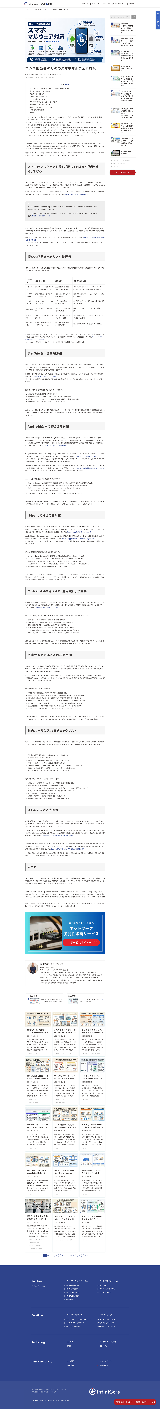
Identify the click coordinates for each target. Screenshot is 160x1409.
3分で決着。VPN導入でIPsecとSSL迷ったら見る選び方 (127, 141)
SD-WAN (70, 1341)
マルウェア (40, 77)
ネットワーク (41, 1239)
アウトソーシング (34, 1102)
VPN (113, 163)
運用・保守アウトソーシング (107, 1326)
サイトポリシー (54, 1391)
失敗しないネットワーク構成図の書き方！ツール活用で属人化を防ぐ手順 (92, 1218)
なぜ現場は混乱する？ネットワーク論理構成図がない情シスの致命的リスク (65, 1218)
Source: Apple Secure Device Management (78, 538)
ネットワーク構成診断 (35, 1245)
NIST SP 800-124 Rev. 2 (41, 216)
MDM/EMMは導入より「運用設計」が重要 (43, 102)
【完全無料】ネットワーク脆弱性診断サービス (134, 1402)
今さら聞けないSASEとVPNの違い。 (127, 68)
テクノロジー (107, 4)
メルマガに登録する (122, 172)
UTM (39, 1053)
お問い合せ (104, 1365)
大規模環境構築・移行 (72, 1285)
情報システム (60, 1053)
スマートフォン (50, 77)
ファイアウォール (69, 1194)
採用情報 (131, 4)
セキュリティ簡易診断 (72, 1326)
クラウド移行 (102, 1285)
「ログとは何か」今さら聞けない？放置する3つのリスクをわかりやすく (127, 55)
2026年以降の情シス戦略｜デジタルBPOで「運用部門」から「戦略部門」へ (65, 1031)
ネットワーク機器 (96, 1053)
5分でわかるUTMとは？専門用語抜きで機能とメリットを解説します (92, 1172)
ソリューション (96, 4)
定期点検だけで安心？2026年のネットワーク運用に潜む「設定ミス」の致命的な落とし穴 (92, 1031)
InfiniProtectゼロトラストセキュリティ (78, 1319)
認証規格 (63, 1389)
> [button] (79, 1255)
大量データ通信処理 (72, 1292)
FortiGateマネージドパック (36, 1248)
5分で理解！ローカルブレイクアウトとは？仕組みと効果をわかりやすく (127, 28)
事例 (31, 1239)
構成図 (70, 1240)
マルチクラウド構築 (104, 1292)
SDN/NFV (103, 1346)
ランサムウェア (115, 160)
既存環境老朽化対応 (72, 1296)
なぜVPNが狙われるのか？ (126, 152)
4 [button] (62, 1255)
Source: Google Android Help (55, 445)
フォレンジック (87, 1099)
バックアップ (127, 160)
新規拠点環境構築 (71, 1289)
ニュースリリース (106, 1361)
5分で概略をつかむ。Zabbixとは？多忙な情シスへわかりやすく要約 (127, 41)
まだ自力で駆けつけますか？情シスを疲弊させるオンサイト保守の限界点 (92, 1126)
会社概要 (70, 1361)
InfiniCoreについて (120, 4)
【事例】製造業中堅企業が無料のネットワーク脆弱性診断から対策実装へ (38, 1217)
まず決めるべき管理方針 (38, 94)
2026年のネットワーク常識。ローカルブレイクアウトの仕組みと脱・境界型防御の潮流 (127, 97)
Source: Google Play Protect (86, 456)
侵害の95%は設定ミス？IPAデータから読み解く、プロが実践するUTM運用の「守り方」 (38, 1031)
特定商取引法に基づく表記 (40, 1391)
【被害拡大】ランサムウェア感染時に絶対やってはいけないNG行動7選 (127, 128)
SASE (69, 1346)
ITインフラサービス (83, 4)
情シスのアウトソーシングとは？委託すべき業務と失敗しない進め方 (65, 1077)
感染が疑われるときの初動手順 (40, 104)
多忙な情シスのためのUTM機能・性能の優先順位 (37, 1172)
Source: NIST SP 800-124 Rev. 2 (76, 194)
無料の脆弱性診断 (34, 1242)
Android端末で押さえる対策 (39, 96)
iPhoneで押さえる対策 (37, 99)
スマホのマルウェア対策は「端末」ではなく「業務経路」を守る (50, 88)
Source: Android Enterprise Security (90, 468)
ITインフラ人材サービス (106, 1323)
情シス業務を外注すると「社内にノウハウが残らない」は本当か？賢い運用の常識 (38, 1077)
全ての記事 (38, 10)
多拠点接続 (69, 1299)
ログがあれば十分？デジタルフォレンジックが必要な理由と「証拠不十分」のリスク (92, 1077)
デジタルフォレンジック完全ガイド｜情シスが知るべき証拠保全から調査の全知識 (37, 1126)
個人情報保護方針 (37, 1389)
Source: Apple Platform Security (79, 532)
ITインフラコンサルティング (107, 1319)
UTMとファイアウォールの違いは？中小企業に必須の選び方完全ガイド (64, 1172)
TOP (28, 10)
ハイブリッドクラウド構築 (106, 1289)
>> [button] (85, 1255)
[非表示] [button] (67, 84)
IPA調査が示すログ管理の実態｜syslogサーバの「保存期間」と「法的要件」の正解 (127, 113)
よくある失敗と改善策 (37, 110)
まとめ (32, 112)
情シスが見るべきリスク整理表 (40, 91)
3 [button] (56, 1255)
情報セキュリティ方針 (52, 1389)
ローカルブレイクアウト (108, 1341)
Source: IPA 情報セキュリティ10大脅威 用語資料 (67, 849)
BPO (70, 1053)
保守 (58, 1148)
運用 (31, 1053)
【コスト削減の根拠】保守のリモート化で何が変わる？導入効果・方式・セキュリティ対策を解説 (65, 1126)
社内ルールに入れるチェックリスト (41, 107)
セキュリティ (30, 77)
